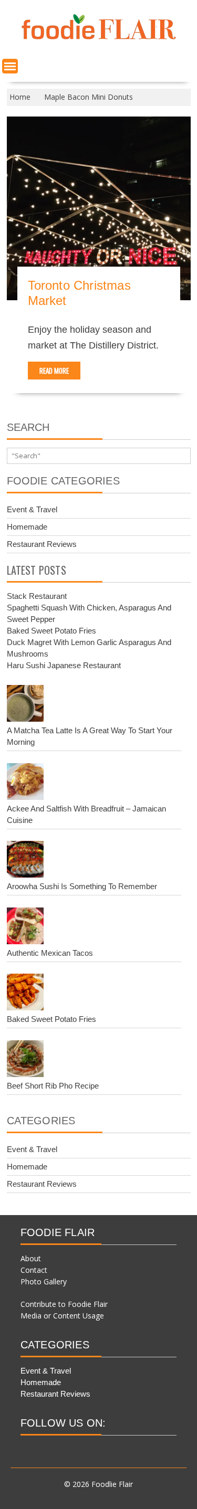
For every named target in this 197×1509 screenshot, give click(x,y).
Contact (33, 1270)
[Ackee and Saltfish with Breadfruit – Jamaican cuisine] (25, 783)
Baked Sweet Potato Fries (51, 630)
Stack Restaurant (37, 596)
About (30, 1258)
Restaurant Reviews (42, 544)
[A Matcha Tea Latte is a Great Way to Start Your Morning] (25, 705)
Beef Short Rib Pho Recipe (53, 1085)
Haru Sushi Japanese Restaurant (64, 665)
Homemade (27, 526)
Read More (54, 370)
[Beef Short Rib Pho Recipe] (25, 1060)
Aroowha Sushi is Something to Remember (82, 886)
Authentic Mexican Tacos (50, 952)
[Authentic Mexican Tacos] (25, 927)
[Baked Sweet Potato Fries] (25, 994)
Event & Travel (32, 509)
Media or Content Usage (62, 1316)
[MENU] (10, 66)
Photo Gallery (43, 1281)
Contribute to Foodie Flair (64, 1304)
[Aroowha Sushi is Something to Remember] (25, 861)
